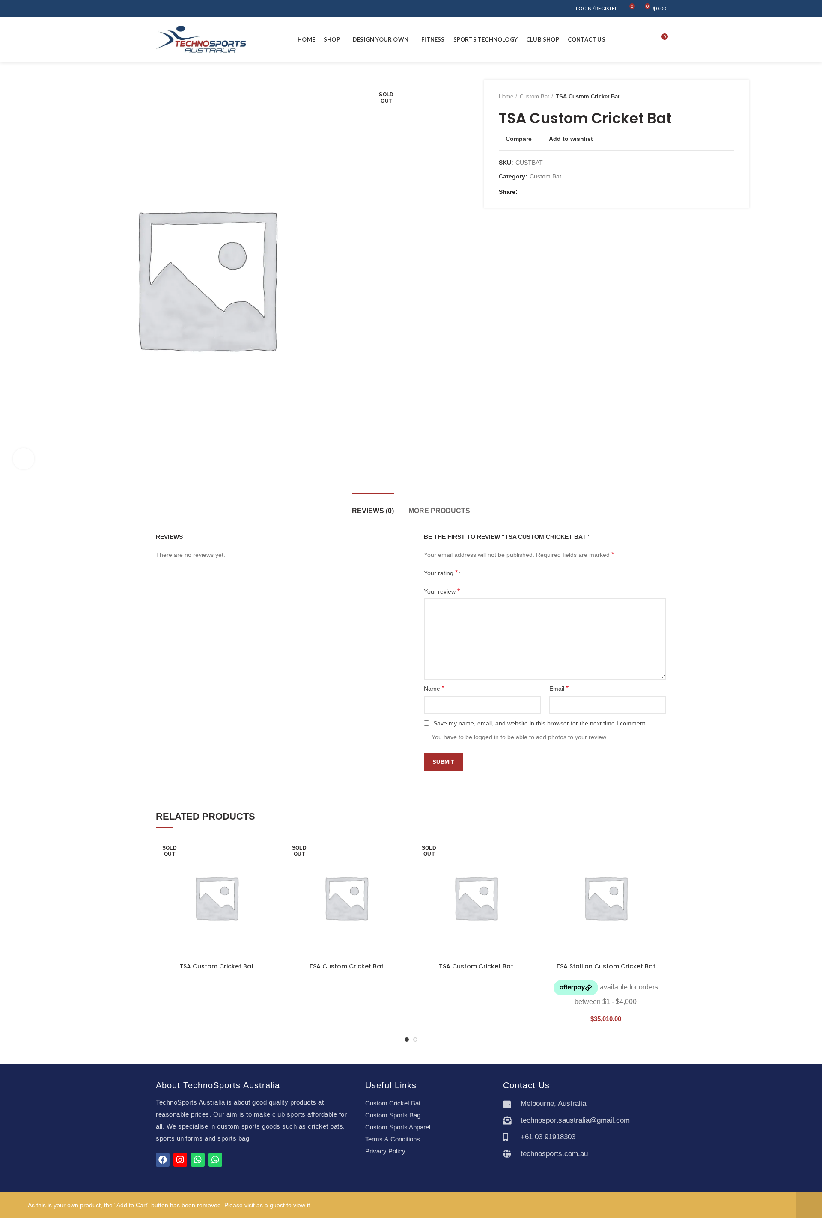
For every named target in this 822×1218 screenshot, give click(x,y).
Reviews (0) (373, 510)
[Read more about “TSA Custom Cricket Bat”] (270, 870)
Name (434, 688)
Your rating (441, 572)
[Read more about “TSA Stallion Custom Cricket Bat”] (659, 870)
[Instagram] (180, 1160)
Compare (519, 139)
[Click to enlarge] (23, 458)
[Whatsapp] (198, 1160)
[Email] (536, 191)
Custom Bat (534, 96)
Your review (442, 591)
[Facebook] (526, 191)
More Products (439, 510)
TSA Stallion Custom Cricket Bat (605, 966)
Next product (730, 96)
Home (506, 96)
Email (559, 688)
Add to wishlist (571, 139)
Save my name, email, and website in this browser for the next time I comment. (540, 723)
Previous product (713, 96)
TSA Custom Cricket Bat (216, 966)
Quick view (270, 889)
